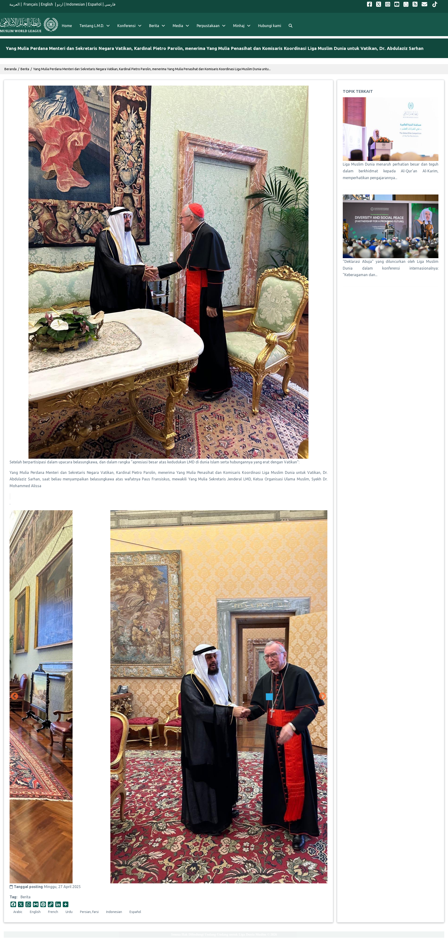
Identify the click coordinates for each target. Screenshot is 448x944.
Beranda (10, 69)
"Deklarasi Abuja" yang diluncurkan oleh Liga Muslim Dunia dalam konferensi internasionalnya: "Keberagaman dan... (390, 268)
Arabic (17, 912)
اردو (60, 4)
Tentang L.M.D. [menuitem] (91, 26)
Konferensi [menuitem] (126, 26)
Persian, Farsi (89, 912)
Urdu (69, 912)
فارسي (110, 4)
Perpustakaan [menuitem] (208, 26)
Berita (26, 897)
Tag (13, 897)
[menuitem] (290, 26)
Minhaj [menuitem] (239, 26)
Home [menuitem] (67, 26)
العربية (14, 4)
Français (30, 4)
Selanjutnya (322, 696)
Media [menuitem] (178, 26)
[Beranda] (29, 25)
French (53, 912)
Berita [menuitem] (154, 26)
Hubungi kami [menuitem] (269, 26)
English (47, 4)
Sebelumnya (14, 696)
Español (95, 4)
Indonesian (75, 4)
